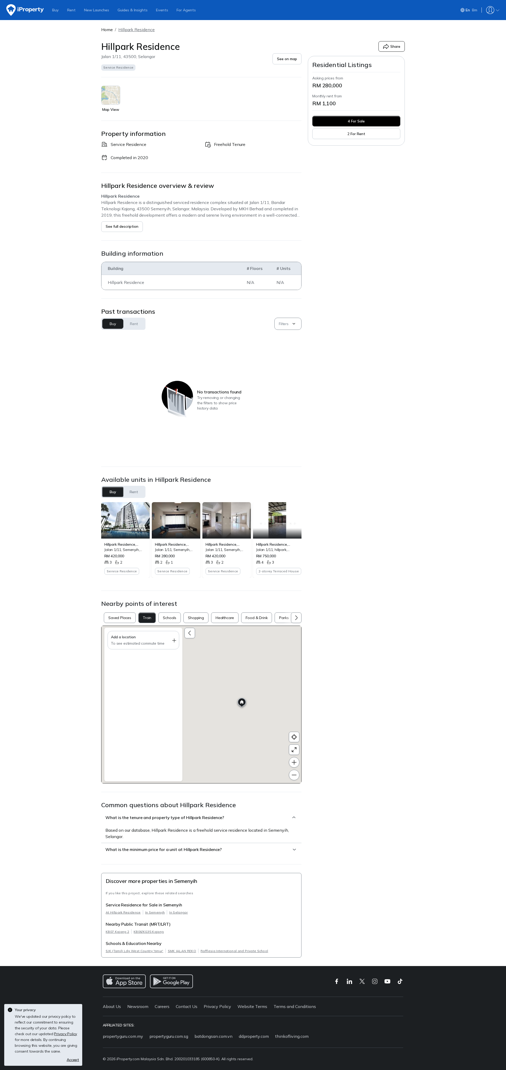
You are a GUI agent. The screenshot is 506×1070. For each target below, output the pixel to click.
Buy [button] (113, 323)
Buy (55, 10)
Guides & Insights (133, 10)
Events (162, 10)
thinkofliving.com (292, 1036)
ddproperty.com (254, 1036)
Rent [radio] (134, 491)
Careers (162, 1006)
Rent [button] (134, 323)
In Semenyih (155, 912)
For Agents (186, 10)
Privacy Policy (217, 1006)
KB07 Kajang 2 (117, 932)
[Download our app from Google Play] (171, 981)
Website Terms (252, 1006)
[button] (287, 58)
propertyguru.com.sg (168, 1036)
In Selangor (178, 912)
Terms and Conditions (295, 1006)
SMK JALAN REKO (182, 951)
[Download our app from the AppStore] (124, 981)
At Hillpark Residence (123, 912)
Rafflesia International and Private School (234, 951)
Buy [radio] (113, 491)
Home (107, 29)
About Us (112, 1006)
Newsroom (137, 1006)
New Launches (96, 10)
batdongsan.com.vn (213, 1036)
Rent (71, 10)
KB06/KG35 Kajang (149, 932)
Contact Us (186, 1006)
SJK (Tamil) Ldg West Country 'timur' (134, 951)
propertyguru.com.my (123, 1036)
